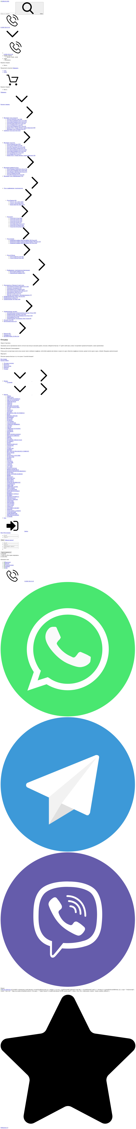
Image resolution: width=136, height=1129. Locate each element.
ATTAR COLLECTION (13, 407)
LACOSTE (10, 461)
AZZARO (9, 411)
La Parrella (9, 382)
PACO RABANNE (12, 489)
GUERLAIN (10, 448)
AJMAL (9, 396)
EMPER (9, 437)
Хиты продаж (7, 366)
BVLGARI (10, 418)
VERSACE (10, 506)
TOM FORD (10, 501)
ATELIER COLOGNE (13, 406)
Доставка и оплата (9, 363)
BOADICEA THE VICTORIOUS (15, 413)
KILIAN (9, 459)
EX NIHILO (10, 441)
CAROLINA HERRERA (13, 424)
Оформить (15, 68)
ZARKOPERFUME (12, 513)
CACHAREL (10, 421)
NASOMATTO (11, 484)
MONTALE (10, 476)
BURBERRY (10, 417)
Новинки (6, 367)
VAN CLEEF (10, 505)
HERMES (9, 450)
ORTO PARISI (11, 488)
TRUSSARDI (10, 502)
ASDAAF (9, 404)
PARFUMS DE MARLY (13, 491)
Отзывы (6, 369)
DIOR (8, 432)
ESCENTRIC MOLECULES (14, 440)
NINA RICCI (10, 481)
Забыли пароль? (9, 540)
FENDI (9, 442)
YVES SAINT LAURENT (14, 510)
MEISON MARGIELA (13, 469)
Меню (7, 360)
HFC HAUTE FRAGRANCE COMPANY (18, 451)
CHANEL (9, 425)
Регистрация (7, 532)
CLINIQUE (10, 430)
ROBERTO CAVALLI (13, 493)
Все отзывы (4, 359)
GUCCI (9, 447)
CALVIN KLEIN (11, 423)
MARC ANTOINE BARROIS (15, 474)
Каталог (3, 360)
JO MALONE (10, 457)
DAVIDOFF (10, 431)
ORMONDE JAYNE (12, 486)
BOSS (8, 414)
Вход (2, 532)
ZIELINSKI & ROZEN (13, 515)
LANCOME (10, 462)
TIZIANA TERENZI (12, 499)
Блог (5, 518)
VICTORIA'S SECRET (13, 508)
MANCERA (10, 472)
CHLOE (9, 427)
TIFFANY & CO (11, 498)
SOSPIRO (9, 495)
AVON (9, 408)
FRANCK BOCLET (12, 444)
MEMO (9, 475)
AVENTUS (10, 410)
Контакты (6, 364)
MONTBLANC (11, 478)
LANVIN (9, 464)
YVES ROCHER (11, 512)
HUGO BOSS (10, 452)
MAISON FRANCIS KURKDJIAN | (16, 471)
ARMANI (9, 403)
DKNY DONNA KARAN (14, 434)
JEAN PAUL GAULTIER (13, 455)
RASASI (9, 492)
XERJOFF (9, 509)
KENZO (9, 458)
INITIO (9, 454)
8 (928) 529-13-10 (5, 27)
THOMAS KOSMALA (13, 496)
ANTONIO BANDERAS (13, 398)
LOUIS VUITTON (12, 468)
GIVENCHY (10, 445)
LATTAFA (10, 465)
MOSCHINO (10, 479)
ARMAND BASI (11, 401)
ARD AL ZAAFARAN (13, 400)
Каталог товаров (5, 104)
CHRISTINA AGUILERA (14, 428)
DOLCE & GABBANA (13, 435)
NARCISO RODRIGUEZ (13, 482)
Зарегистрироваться (6, 552)
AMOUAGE (10, 397)
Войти (26, 531)
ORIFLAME (10, 485)
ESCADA (9, 438)
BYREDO (9, 420)
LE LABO (9, 467)
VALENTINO (10, 503)
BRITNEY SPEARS (12, 415)
